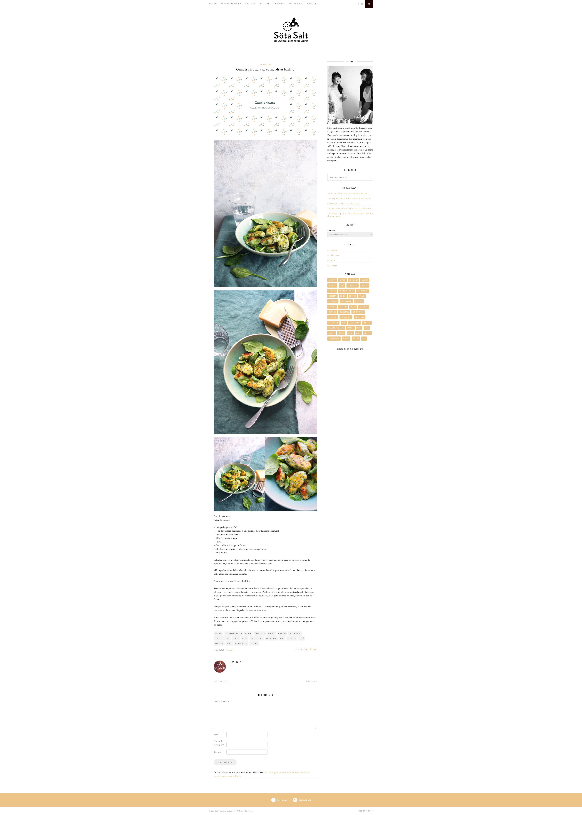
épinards (260, 633)
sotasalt (230, 649)
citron (332, 291)
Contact (311, 4)
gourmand (295, 633)
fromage (333, 301)
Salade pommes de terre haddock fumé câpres (349, 198)
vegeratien (241, 643)
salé (301, 638)
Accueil (213, 4)
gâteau (332, 307)
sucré (341, 333)
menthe (332, 312)
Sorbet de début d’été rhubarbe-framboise (347, 193)
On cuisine (250, 4)
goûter (359, 301)
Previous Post (222, 681)
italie (236, 638)
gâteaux (343, 307)
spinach (219, 643)
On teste (264, 4)
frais (362, 296)
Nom (216, 734)
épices (356, 338)
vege (229, 643)
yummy (346, 338)
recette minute (336, 328)
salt (359, 328)
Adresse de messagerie (219, 743)
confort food (234, 633)
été (364, 338)
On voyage (279, 4)
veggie (254, 643)
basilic (218, 633)
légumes (364, 307)
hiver (353, 307)
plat (282, 638)
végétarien (334, 338)
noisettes (344, 312)
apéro (343, 280)
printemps (354, 322)
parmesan (271, 638)
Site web (217, 752)
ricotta (292, 638)
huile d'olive (222, 638)
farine (271, 633)
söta (350, 333)
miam (245, 638)
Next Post (311, 681)
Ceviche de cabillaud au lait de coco (343, 203)
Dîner (343, 296)
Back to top (364, 811)
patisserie (333, 322)
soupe (332, 333)
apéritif (332, 280)
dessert (332, 296)
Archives (331, 230)
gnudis (282, 633)
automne (353, 280)
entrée (352, 296)
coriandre (362, 291)
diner (248, 633)
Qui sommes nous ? (231, 4)
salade (350, 328)
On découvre (296, 4)
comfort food (346, 291)
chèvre (364, 285)
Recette (366, 322)
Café (342, 285)
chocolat (352, 285)
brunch (332, 285)
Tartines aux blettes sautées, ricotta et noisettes (349, 208)
